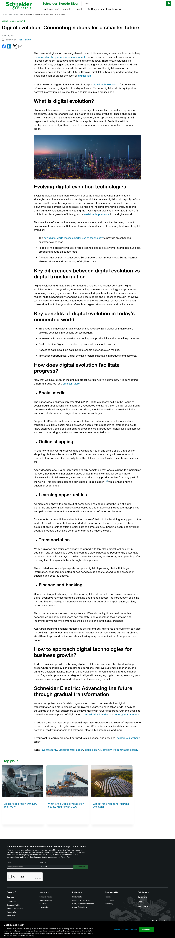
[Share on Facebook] (4, 47)
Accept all (146, 929)
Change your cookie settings (125, 929)
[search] (168, 3)
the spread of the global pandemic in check (59, 57)
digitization (84, 75)
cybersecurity (49, 749)
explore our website (128, 737)
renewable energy (127, 749)
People (79, 9)
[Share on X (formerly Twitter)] (15, 47)
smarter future (71, 383)
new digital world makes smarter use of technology (73, 237)
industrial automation (97, 714)
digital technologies (104, 84)
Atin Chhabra (25, 40)
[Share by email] (20, 47)
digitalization (92, 749)
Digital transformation (70, 749)
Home (4, 14)
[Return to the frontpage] (19, 6)
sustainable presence (96, 214)
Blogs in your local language (106, 9)
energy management (127, 714)
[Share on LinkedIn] (9, 47)
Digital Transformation (15, 14)
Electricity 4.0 (108, 749)
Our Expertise (50, 9)
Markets (66, 9)
